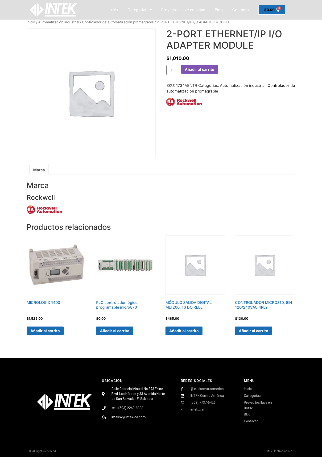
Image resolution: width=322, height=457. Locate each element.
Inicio (113, 9)
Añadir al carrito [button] (45, 330)
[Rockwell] (184, 102)
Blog (219, 9)
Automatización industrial (58, 22)
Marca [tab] (39, 170)
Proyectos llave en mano (183, 9)
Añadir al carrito (199, 69)
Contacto (240, 9)
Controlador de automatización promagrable (118, 22)
